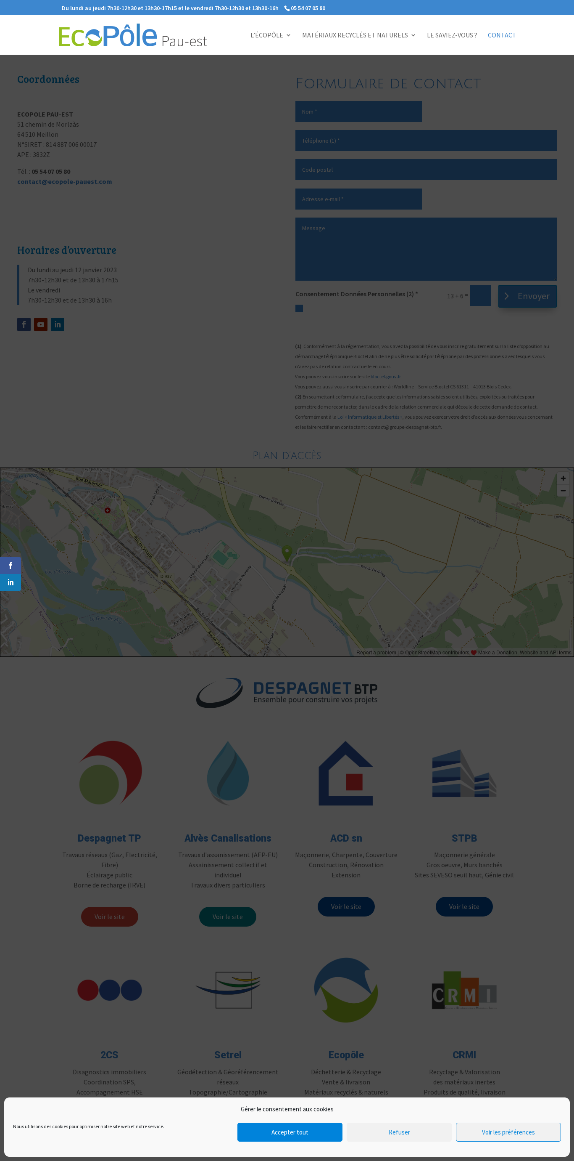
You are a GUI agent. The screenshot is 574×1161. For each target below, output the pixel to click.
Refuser (399, 1132)
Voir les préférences (508, 1132)
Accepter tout (289, 1132)
